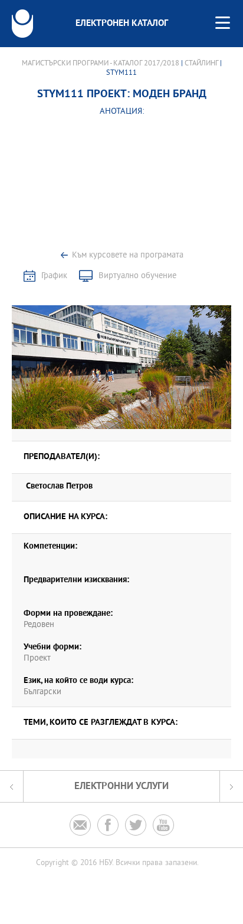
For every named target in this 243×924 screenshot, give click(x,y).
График (54, 276)
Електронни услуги (121, 786)
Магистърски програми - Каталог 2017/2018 (100, 63)
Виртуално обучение (137, 276)
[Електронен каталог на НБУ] (22, 23)
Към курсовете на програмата (127, 255)
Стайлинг (201, 63)
